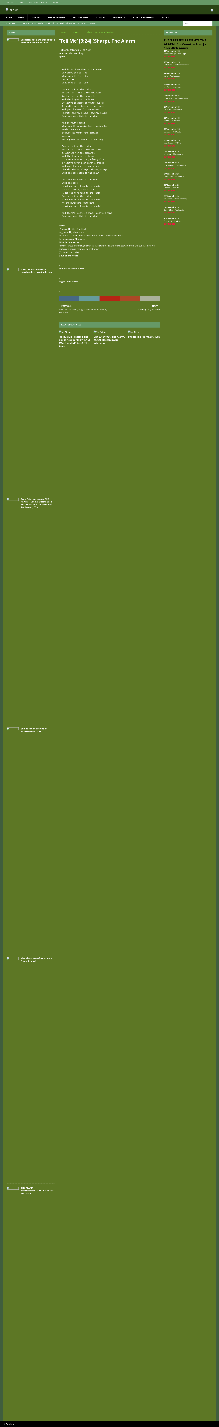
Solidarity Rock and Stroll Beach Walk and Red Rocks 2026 (38, 41)
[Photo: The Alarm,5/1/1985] (144, 332)
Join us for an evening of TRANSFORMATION (34, 730)
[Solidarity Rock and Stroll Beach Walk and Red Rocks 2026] (13, 150)
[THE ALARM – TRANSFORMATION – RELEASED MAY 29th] (13, 1298)
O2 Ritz (178, 143)
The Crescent (175, 76)
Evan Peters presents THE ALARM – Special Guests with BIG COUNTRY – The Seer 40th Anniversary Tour (36, 503)
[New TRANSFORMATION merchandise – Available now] (13, 380)
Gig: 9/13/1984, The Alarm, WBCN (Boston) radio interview (109, 340)
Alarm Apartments (144, 17)
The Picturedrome (181, 65)
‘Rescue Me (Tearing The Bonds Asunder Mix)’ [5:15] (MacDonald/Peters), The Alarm (74, 341)
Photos (9, 2)
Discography (80, 17)
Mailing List (120, 17)
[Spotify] (213, 2)
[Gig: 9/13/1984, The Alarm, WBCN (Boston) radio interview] (110, 332)
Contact (101, 17)
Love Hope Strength (38, 2)
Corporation (178, 87)
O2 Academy (183, 98)
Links (21, 2)
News (21, 17)
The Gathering (56, 17)
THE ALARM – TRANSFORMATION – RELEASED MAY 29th (37, 1190)
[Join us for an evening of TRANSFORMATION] (13, 839)
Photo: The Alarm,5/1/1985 (144, 336)
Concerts (36, 17)
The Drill (175, 187)
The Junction (180, 210)
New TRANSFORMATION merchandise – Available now (36, 270)
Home (9, 17)
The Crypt (182, 53)
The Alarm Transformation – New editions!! (36, 959)
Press (55, 2)
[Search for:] (197, 23)
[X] (207, 2)
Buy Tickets (169, 56)
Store (165, 17)
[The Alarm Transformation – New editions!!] (13, 1069)
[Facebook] (202, 2)
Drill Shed (176, 121)
